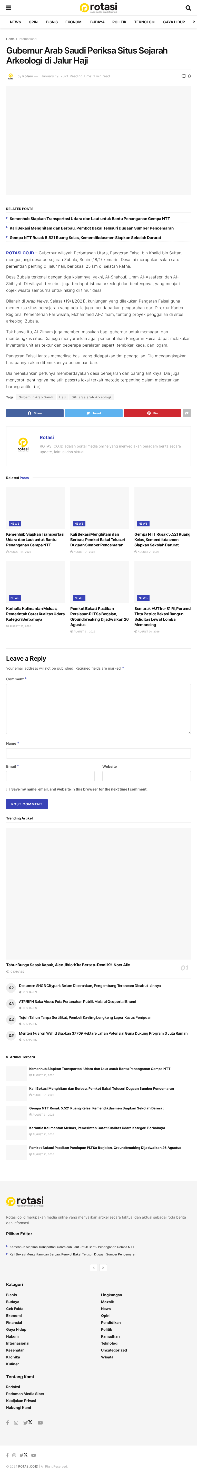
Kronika (13, 1357)
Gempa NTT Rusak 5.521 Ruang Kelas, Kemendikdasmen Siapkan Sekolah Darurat (85, 237)
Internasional (28, 39)
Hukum (12, 1336)
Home (10, 39)
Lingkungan (111, 1295)
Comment (16, 679)
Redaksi (13, 1387)
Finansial (14, 1322)
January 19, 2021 (54, 76)
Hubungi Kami (18, 1407)
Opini (33, 22)
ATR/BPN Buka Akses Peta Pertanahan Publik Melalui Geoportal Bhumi (77, 1001)
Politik (119, 22)
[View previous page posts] (94, 1267)
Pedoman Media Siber (25, 1393)
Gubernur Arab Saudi (36, 397)
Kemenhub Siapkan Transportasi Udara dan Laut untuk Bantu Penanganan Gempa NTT (90, 218)
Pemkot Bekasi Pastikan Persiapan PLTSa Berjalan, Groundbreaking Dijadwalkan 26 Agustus (105, 1148)
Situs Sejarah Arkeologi (91, 397)
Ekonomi (74, 22)
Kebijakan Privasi (21, 1400)
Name (12, 743)
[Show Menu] (8, 7)
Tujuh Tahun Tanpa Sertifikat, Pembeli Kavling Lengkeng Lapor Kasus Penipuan (85, 1017)
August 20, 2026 (148, 631)
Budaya (97, 22)
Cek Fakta (14, 1308)
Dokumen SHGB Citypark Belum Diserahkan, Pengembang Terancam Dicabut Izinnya (90, 985)
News (15, 22)
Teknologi (144, 22)
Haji (62, 397)
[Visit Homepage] (98, 8)
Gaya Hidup (174, 22)
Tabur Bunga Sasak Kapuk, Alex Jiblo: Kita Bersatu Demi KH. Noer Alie (68, 964)
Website (109, 766)
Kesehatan (15, 1350)
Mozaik (107, 1302)
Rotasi (27, 76)
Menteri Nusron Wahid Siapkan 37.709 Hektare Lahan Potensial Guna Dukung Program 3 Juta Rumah (103, 1033)
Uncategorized (114, 1350)
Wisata (107, 1357)
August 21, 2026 (20, 551)
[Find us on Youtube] (40, 1423)
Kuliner (12, 1364)
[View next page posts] (103, 1267)
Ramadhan (110, 1336)
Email (12, 766)
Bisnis (52, 22)
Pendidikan (111, 1322)
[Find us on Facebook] (7, 1423)
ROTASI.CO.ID (20, 252)
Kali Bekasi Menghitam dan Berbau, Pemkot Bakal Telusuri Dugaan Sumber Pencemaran (92, 228)
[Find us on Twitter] (28, 1423)
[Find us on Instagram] (16, 1423)
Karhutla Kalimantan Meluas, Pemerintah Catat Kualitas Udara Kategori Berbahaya (35, 614)
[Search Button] (188, 7)
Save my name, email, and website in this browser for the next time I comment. (79, 789)
